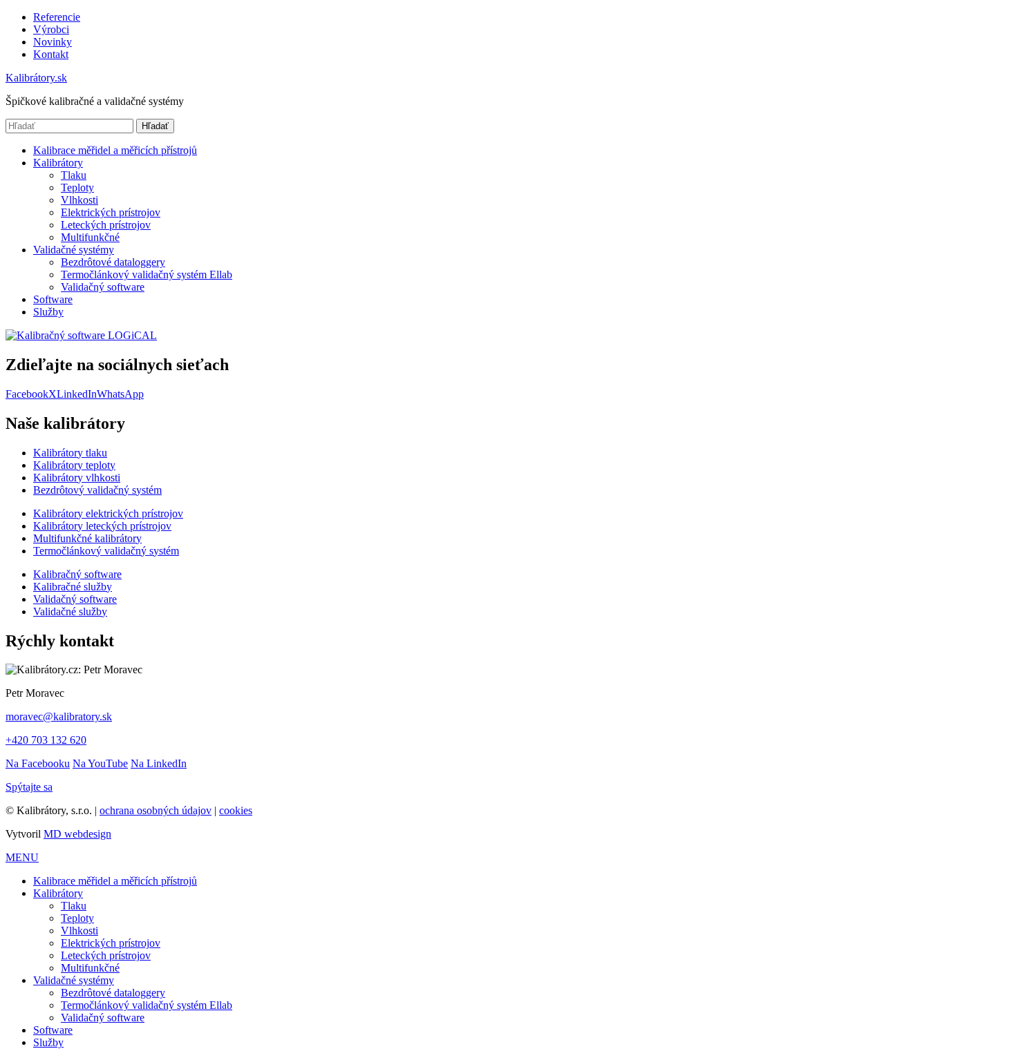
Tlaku (73, 175)
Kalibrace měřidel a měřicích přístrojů (115, 150)
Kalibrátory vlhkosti (76, 477)
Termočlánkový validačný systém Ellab (146, 274)
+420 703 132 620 (46, 740)
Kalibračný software (77, 574)
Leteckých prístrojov (106, 225)
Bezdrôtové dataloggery (113, 262)
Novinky (52, 42)
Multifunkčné (90, 237)
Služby (48, 312)
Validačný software (102, 287)
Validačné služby (70, 611)
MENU (22, 857)
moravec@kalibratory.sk (59, 716)
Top (983, 1027)
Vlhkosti (79, 200)
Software (53, 299)
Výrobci (51, 29)
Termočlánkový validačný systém (106, 551)
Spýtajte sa (29, 787)
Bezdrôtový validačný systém (97, 490)
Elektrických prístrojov (110, 212)
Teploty (77, 187)
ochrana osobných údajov (155, 810)
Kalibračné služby (72, 586)
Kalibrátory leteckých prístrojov (102, 526)
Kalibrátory (58, 162)
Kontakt (50, 54)
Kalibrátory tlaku (70, 453)
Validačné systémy (73, 250)
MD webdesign (77, 834)
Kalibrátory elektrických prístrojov (108, 513)
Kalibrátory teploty (74, 465)
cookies (235, 810)
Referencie (56, 17)
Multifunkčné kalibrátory (87, 538)
